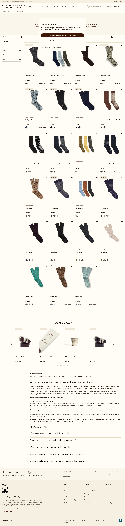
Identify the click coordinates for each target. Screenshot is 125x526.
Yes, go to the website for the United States (62, 35)
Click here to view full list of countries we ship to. (51, 47)
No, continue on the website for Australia (51, 40)
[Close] (83, 21)
